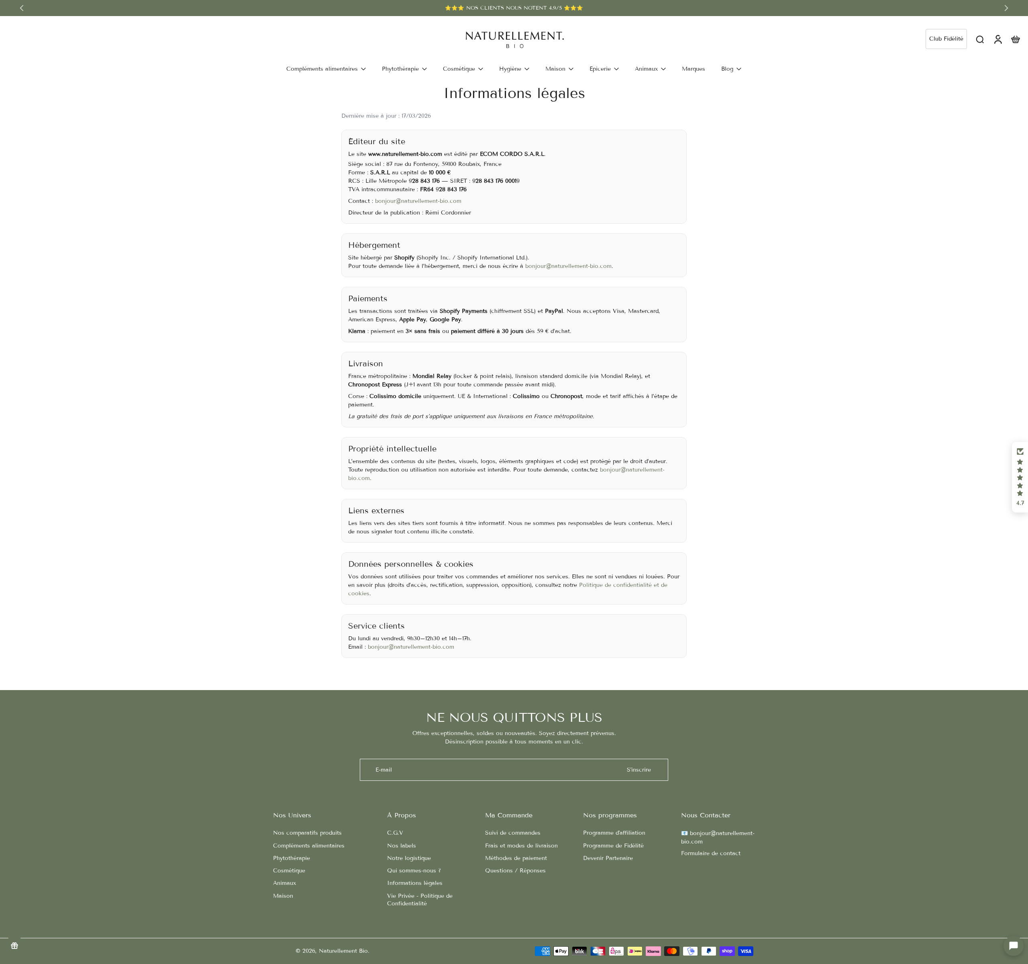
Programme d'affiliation (614, 832)
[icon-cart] (1015, 39)
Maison (283, 896)
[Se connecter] (997, 39)
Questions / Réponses (515, 870)
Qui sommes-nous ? (414, 870)
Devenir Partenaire (608, 858)
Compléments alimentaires (309, 845)
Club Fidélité (946, 38)
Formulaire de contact (710, 853)
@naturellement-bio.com (579, 266)
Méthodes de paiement (516, 858)
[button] (1020, 477)
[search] (980, 39)
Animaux (284, 883)
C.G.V (395, 832)
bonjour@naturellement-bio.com (418, 201)
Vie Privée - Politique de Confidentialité (420, 900)
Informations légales (415, 883)
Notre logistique (409, 858)
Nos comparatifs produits (307, 832)
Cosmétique (289, 870)
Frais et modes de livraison (521, 845)
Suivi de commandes (513, 832)
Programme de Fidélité (613, 845)
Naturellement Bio (343, 951)
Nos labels (401, 845)
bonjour (535, 266)
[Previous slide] (21, 8)
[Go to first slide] (1006, 8)
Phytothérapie (291, 858)
